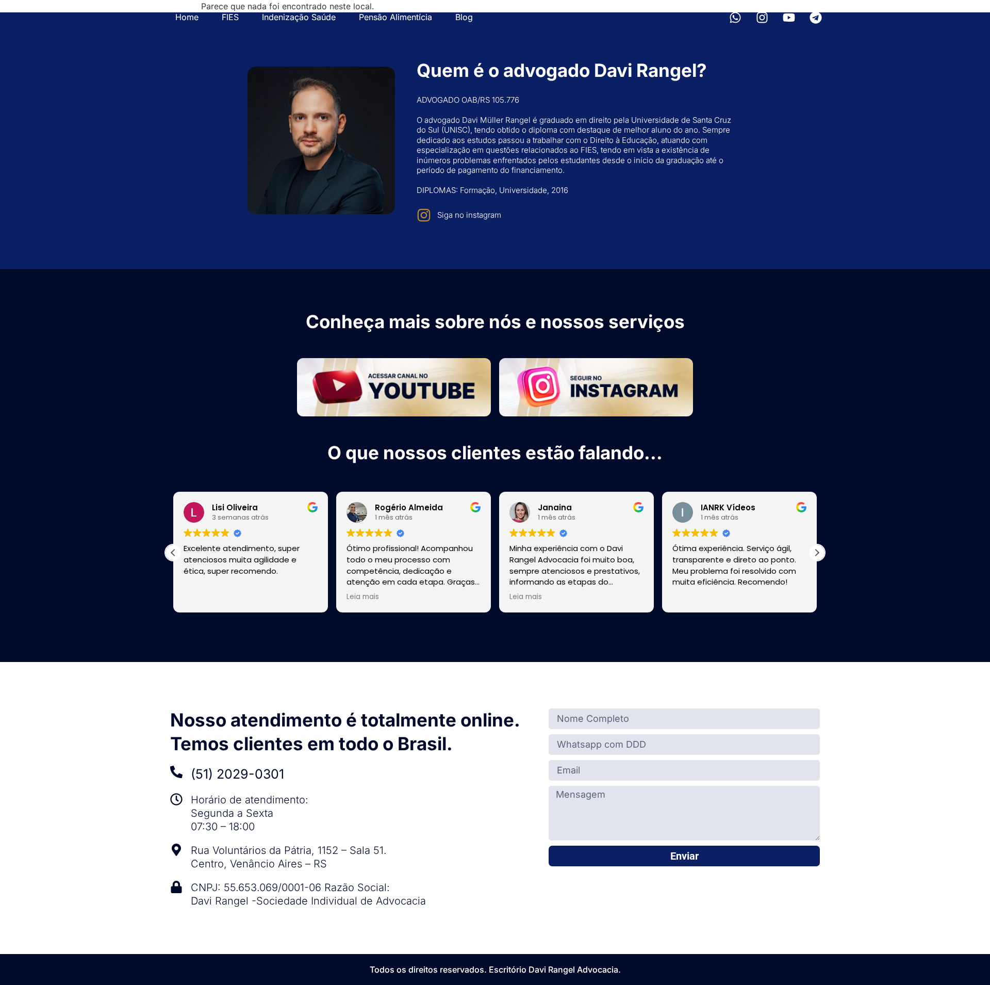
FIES (230, 17)
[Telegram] (815, 17)
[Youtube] (789, 17)
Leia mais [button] (362, 597)
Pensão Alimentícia (395, 17)
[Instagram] (762, 17)
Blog (464, 17)
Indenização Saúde (299, 17)
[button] (816, 552)
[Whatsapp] (735, 17)
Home (187, 17)
